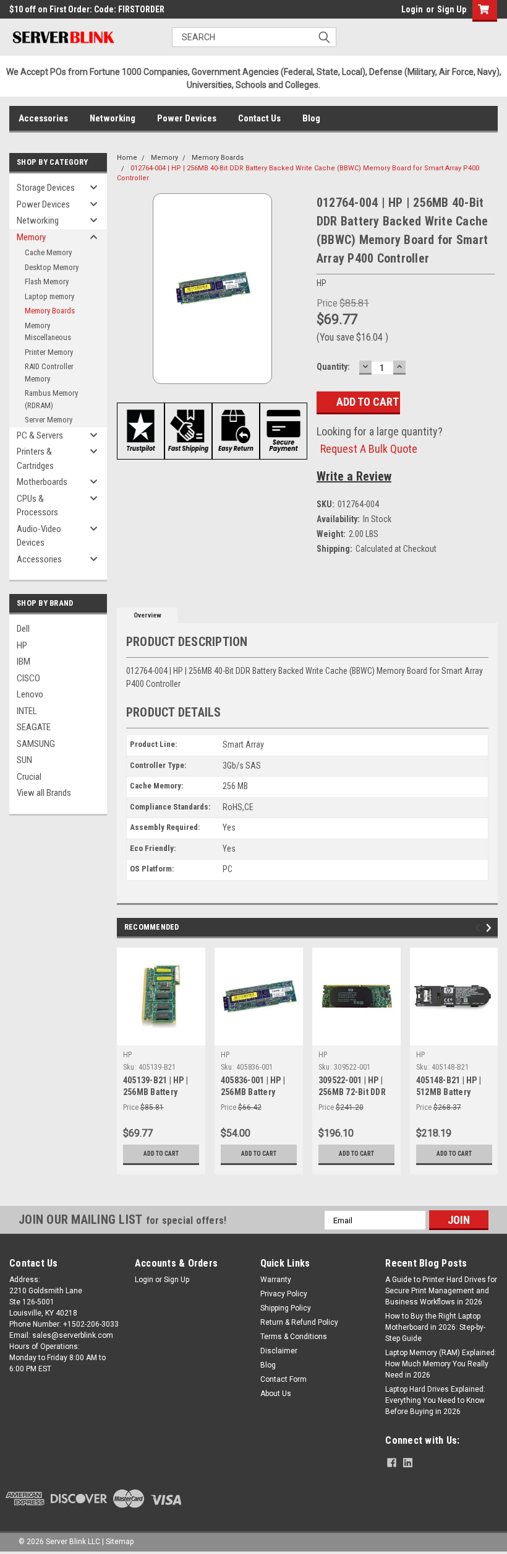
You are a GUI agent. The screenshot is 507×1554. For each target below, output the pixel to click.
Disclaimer (278, 1351)
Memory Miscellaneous (48, 332)
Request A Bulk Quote (368, 448)
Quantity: (333, 367)
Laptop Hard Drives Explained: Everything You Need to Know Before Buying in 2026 (435, 1400)
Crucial (29, 776)
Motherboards (42, 481)
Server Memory (48, 419)
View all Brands (44, 792)
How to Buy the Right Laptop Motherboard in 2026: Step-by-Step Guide (435, 1327)
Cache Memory (48, 252)
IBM (23, 661)
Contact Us (259, 118)
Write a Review (354, 476)
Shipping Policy (285, 1308)
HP (22, 645)
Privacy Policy (283, 1294)
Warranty (275, 1279)
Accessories (43, 118)
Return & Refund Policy (299, 1322)
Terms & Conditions (293, 1336)
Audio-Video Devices (39, 536)
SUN (24, 760)
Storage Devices (46, 187)
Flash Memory (47, 281)
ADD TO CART (161, 1153)
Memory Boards (50, 310)
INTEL (27, 711)
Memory (31, 237)
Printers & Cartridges (35, 458)
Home (127, 158)
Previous (479, 927)
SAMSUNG (36, 743)
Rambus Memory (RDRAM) (51, 399)
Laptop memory (49, 296)
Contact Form (283, 1379)
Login (412, 9)
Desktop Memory (52, 267)
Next (490, 927)
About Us (275, 1393)
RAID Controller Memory (49, 372)
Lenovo (30, 694)
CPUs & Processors (37, 505)
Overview (147, 615)
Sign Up (451, 9)
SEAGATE (34, 727)
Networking (112, 118)
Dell (23, 628)
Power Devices (186, 118)
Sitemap (120, 1541)
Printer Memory (49, 352)
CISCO (28, 678)
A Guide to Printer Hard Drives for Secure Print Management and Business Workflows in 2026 (441, 1290)
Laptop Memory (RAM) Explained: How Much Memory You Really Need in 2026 (440, 1363)
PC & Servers (40, 435)
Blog (311, 118)
